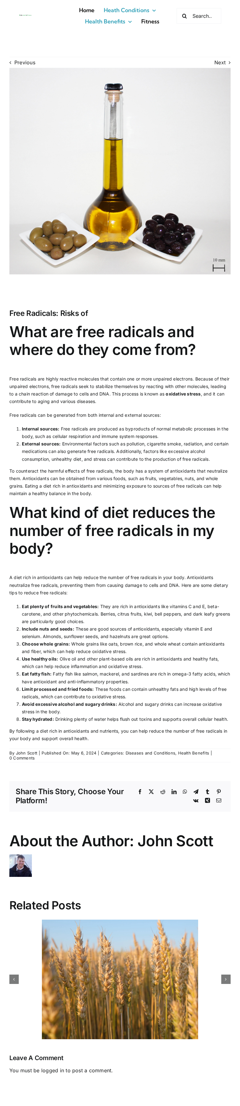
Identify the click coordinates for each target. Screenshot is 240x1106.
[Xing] (207, 800)
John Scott (26, 752)
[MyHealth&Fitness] (25, 16)
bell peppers (168, 614)
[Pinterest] (218, 792)
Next (220, 62)
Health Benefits (193, 752)
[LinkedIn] (174, 792)
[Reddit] (162, 792)
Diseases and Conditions (151, 752)
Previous (24, 62)
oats (113, 643)
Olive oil (68, 658)
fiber (36, 651)
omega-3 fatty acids (193, 673)
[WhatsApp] (185, 792)
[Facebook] (140, 792)
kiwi (148, 614)
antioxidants (183, 471)
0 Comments (22, 757)
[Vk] (196, 800)
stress (99, 459)
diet (77, 459)
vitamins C (181, 606)
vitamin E (193, 629)
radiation (193, 443)
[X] (151, 792)
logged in (52, 1070)
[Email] (218, 800)
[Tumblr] (207, 792)
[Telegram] (196, 792)
